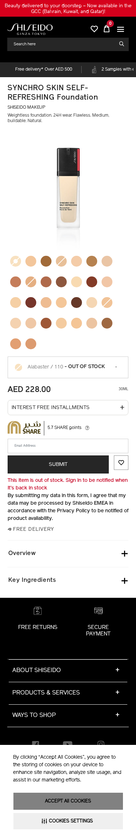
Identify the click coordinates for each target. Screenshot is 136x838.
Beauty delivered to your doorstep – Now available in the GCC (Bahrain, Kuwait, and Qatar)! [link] (68, 9)
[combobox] (65, 44)
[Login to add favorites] (121, 462)
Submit (58, 464)
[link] (30, 29)
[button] (120, 29)
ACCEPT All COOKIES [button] (68, 801)
